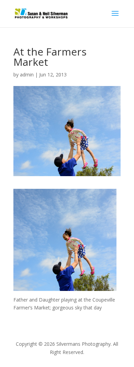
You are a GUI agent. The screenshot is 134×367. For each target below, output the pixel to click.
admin (27, 74)
